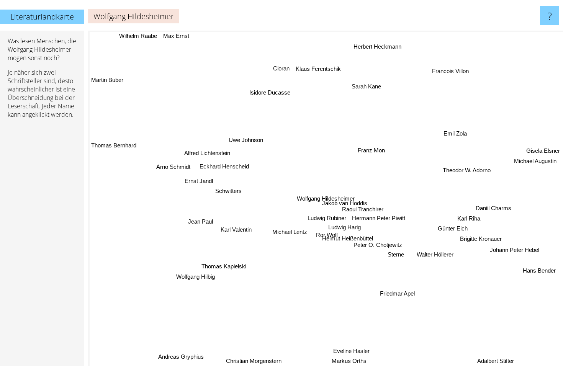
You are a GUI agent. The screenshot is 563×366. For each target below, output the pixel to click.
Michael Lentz (290, 232)
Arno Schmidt (173, 167)
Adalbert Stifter (495, 361)
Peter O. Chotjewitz (378, 245)
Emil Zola (453, 132)
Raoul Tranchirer (363, 209)
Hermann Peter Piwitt (379, 217)
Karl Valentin (236, 230)
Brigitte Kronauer (481, 238)
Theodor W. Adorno (467, 170)
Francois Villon (448, 70)
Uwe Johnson (245, 140)
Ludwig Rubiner (327, 218)
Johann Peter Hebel (515, 249)
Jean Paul (200, 222)
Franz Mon (371, 150)
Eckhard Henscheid (224, 166)
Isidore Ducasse (268, 93)
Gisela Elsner (543, 152)
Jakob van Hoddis (345, 202)
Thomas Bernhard (113, 145)
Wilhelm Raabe (138, 36)
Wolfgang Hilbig (195, 276)
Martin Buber (107, 80)
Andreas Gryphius (182, 357)
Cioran (280, 68)
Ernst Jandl (198, 181)
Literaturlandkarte (42, 16)
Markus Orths (344, 361)
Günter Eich (453, 228)
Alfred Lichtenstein (207, 153)
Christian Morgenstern (255, 361)
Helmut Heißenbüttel (347, 238)
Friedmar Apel (397, 293)
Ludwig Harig (345, 227)
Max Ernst (176, 36)
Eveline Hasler (345, 352)
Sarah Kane (365, 86)
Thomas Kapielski (224, 266)
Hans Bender (540, 269)
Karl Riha (469, 217)
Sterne (396, 254)
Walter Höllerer (435, 253)
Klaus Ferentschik (317, 68)
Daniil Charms (493, 207)
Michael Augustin (537, 162)
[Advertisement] (42, 241)
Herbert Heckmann (375, 45)
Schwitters (229, 191)
